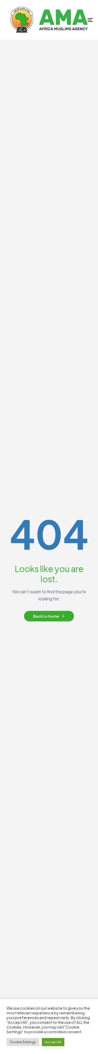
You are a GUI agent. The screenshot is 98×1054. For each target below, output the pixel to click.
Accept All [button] (53, 1042)
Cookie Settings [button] (23, 1042)
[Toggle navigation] (78, 20)
